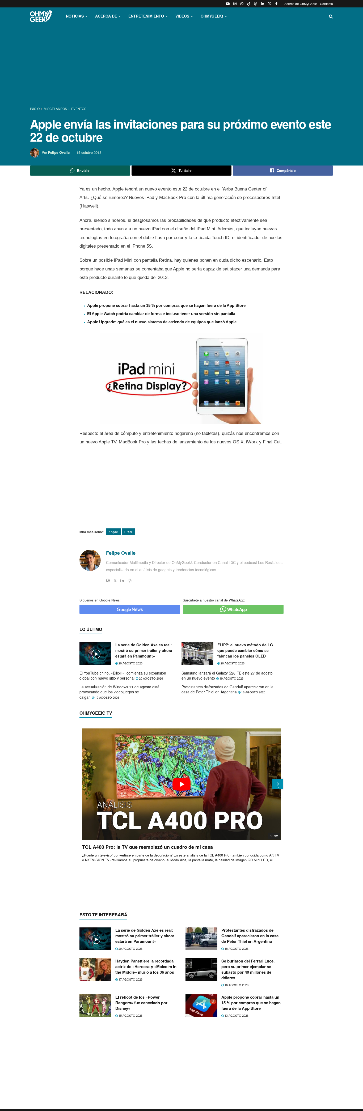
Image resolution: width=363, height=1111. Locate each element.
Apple (113, 531)
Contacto (326, 3)
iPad (128, 531)
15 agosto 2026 (130, 1015)
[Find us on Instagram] (235, 3)
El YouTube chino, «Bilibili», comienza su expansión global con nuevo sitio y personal (122, 675)
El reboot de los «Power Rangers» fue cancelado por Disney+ (141, 1002)
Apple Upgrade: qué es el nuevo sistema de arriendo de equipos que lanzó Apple (162, 322)
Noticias (75, 16)
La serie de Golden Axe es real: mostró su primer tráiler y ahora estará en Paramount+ (143, 650)
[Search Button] (331, 16)
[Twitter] (115, 580)
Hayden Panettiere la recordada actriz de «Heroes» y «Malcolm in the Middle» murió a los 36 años (145, 966)
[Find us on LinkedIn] (262, 3)
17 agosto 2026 (130, 979)
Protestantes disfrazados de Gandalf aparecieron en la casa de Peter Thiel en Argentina (227, 689)
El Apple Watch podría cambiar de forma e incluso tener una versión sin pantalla (161, 313)
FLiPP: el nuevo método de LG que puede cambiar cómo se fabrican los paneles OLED (245, 650)
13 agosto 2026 (236, 1015)
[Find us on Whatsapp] (241, 3)
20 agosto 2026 (130, 663)
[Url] (108, 580)
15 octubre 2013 (89, 152)
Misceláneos (55, 108)
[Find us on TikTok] (248, 3)
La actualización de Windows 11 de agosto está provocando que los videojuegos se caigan (119, 692)
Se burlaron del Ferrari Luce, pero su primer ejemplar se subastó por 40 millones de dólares (248, 969)
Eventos (78, 108)
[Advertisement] (181, 66)
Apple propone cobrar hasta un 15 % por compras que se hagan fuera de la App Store (166, 305)
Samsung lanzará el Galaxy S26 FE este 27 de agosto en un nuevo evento (227, 675)
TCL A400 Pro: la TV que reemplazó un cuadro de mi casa (147, 847)
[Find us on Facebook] (276, 3)
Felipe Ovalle (59, 152)
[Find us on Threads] (255, 3)
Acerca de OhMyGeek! (300, 3)
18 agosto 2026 (252, 692)
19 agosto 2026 (231, 678)
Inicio (35, 108)
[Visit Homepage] (41, 16)
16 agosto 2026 (236, 985)
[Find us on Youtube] (228, 3)
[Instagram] (130, 580)
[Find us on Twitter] (270, 3)
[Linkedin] (122, 580)
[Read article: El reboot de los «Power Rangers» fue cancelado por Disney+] (95, 1005)
